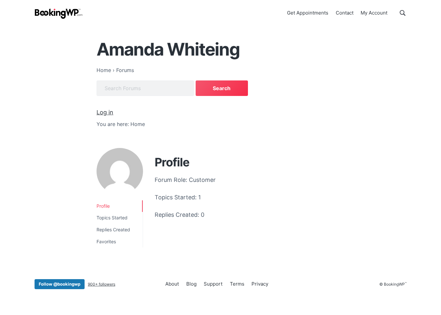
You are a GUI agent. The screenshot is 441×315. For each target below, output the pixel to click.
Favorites (106, 241)
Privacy (259, 284)
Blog (191, 284)
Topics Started (112, 217)
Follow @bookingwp (59, 284)
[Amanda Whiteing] (120, 171)
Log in (105, 112)
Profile (103, 206)
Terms (237, 284)
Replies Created (113, 229)
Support (213, 284)
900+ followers (101, 284)
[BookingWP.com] (59, 13)
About (172, 284)
